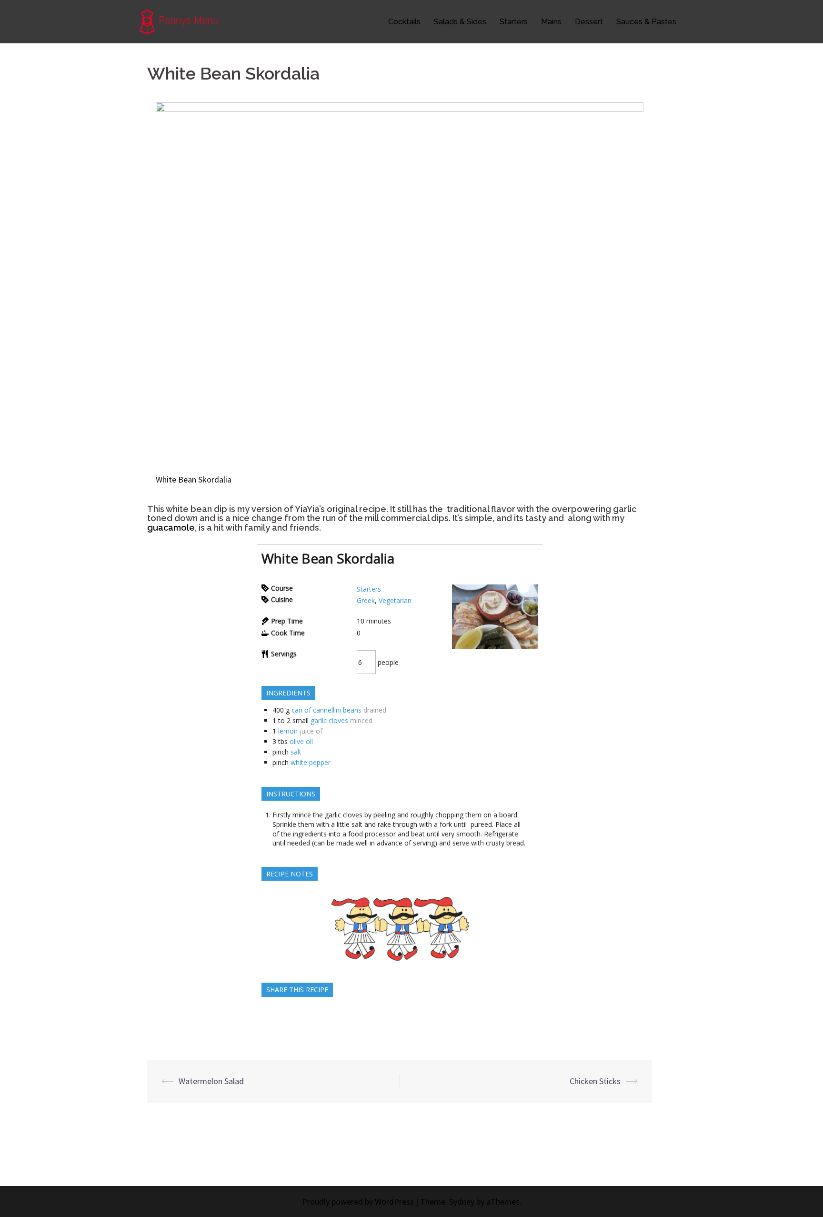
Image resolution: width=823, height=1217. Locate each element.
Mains (551, 21)
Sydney (461, 1201)
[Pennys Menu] (184, 20)
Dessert (589, 21)
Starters (514, 21)
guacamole (171, 528)
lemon (288, 730)
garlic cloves (329, 720)
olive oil (301, 741)
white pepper (311, 762)
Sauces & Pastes (646, 21)
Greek (366, 600)
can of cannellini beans (326, 709)
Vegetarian (395, 600)
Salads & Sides (460, 21)
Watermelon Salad (211, 1081)
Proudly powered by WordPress (358, 1201)
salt (296, 751)
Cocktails (404, 21)
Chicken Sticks (595, 1081)
